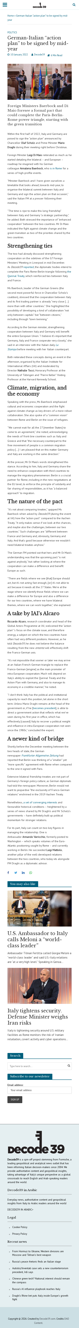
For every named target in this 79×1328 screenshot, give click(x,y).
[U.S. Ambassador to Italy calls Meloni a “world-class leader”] (39, 908)
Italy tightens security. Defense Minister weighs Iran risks (37, 1017)
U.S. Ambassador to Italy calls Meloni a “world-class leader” (37, 940)
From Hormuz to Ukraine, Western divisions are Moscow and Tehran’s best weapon (38, 1253)
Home (10, 15)
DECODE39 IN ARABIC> (20, 1209)
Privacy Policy (19, 1233)
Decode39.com (47, 1318)
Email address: (15, 1085)
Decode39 (39, 54)
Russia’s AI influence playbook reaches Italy (36, 1289)
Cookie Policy (19, 1227)
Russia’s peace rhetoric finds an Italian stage (36, 1261)
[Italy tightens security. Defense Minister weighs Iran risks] (39, 985)
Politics (12, 32)
